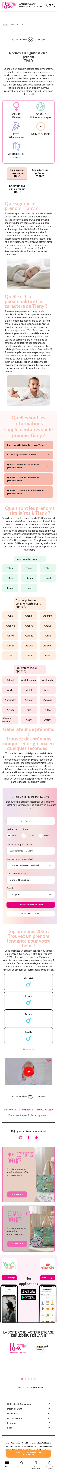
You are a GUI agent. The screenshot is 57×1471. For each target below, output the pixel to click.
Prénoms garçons (38, 1115)
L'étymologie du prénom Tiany (21, 455)
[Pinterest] (36, 1137)
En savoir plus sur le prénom (17, 188)
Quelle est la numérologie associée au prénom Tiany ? (25, 492)
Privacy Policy (27, 1446)
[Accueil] (22, 5)
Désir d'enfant (14, 1408)
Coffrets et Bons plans (19, 1404)
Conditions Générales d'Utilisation (36, 1443)
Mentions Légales (12, 1446)
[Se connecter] (46, 5)
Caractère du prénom (40, 173)
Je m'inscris (17, 1194)
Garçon (30, 835)
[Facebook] (28, 1137)
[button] (7, 1463)
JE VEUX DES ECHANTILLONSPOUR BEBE (28, 1453)
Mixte (47, 835)
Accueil (5, 24)
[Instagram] (20, 1137)
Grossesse (12, 1413)
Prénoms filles (16, 1115)
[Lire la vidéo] (28, 1071)
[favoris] (30, 39)
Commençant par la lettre (19, 844)
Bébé (9, 1427)
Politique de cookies (43, 1446)
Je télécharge (9, 1277)
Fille (14, 835)
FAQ (7, 1443)
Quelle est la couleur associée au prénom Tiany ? (23, 479)
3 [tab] (30, 1049)
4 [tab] (33, 1049)
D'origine (10, 888)
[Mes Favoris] (49, 5)
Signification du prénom (17, 173)
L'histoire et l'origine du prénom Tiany (25, 445)
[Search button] (53, 5)
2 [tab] (27, 1049)
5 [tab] (35, 1379)
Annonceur (16, 1443)
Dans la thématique (16, 873)
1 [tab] (24, 1049)
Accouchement (15, 1418)
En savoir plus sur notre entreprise (28, 1387)
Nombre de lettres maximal (19, 859)
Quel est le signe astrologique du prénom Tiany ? (23, 466)
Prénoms (11, 1423)
